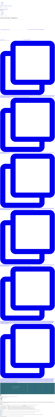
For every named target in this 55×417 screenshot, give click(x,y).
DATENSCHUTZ (46, 390)
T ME (35, 387)
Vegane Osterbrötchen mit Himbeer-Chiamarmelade (5, 29)
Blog (1, 3)
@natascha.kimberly (8, 40)
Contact (2, 4)
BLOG (46, 385)
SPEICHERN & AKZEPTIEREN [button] (3, 416)
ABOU (34, 387)
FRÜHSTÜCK (28, 29)
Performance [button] (1, 411)
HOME (35, 385)
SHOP (46, 387)
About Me (2, 2)
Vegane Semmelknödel (27, 39)
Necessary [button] (1, 403)
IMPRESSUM (35, 390)
